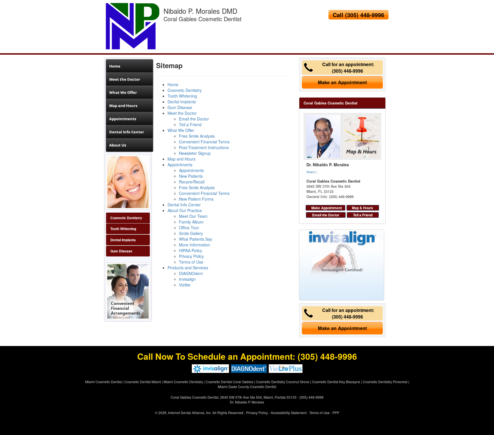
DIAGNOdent (191, 273)
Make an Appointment (342, 82)
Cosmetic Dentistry (185, 90)
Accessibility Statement (288, 412)
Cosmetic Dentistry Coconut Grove (282, 381)
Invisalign (187, 279)
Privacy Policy (191, 256)
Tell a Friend (190, 124)
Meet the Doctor (124, 79)
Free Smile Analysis (197, 136)
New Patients (191, 176)
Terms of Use (191, 262)
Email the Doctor (194, 119)
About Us (117, 145)
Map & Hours (362, 207)
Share (310, 171)
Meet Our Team (193, 216)
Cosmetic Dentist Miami (142, 381)
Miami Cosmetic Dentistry (183, 381)
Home (114, 66)
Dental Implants (123, 240)
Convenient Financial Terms (204, 142)
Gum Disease (121, 251)
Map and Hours (123, 105)
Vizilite (184, 285)
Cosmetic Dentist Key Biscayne (336, 381)
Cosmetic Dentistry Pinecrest (385, 381)
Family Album (191, 222)
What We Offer (123, 92)
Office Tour (189, 227)
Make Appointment (326, 207)
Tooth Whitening (123, 228)
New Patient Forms (196, 199)
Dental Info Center (126, 132)
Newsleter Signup (195, 153)
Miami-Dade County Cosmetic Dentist (247, 386)
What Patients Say (195, 239)
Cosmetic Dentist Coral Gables (229, 381)
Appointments (122, 118)
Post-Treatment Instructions (204, 147)
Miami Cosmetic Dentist (103, 381)
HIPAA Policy (190, 250)
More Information (194, 245)
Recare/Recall (191, 182)
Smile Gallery (191, 233)
